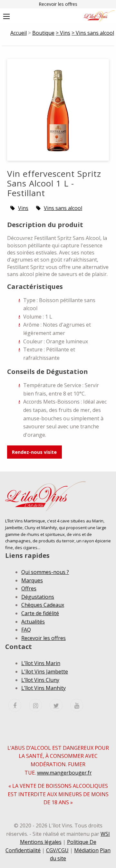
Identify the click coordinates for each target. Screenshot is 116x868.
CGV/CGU (57, 850)
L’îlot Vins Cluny (40, 679)
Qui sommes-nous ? (45, 572)
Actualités (33, 621)
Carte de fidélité (40, 613)
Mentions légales (41, 841)
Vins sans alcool (63, 208)
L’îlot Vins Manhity (43, 688)
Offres (28, 588)
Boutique (43, 32)
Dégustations (37, 596)
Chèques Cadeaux (42, 604)
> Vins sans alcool (93, 32)
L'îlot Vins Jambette (44, 671)
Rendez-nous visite (34, 452)
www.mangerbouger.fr (64, 772)
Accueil (18, 32)
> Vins (63, 32)
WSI (105, 833)
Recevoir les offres (58, 4)
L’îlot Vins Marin (40, 663)
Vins (23, 208)
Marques (32, 580)
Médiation (86, 850)
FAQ (26, 629)
